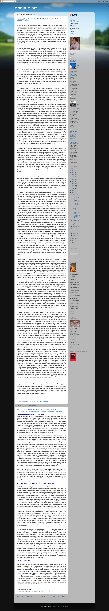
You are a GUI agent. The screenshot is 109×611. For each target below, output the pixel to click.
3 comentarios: (44, 401)
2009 (73, 238)
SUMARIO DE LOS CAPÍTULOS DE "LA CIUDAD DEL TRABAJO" (74, 141)
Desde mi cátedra (26, 8)
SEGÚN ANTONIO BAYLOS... (73, 60)
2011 (73, 190)
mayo (74, 228)
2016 (73, 179)
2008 (73, 240)
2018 (73, 174)
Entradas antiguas (59, 596)
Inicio (43, 596)
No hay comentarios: (45, 591)
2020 (73, 170)
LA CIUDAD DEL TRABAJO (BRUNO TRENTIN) (73, 134)
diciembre (75, 194)
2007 (73, 242)
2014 (73, 183)
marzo (75, 233)
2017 (73, 177)
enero (75, 235)
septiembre (76, 223)
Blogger (66, 606)
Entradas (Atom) (28, 600)
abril (74, 231)
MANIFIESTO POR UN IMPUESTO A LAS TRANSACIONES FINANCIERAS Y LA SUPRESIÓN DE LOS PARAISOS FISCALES (39, 410)
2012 (73, 188)
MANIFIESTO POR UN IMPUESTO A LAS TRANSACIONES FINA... (76, 213)
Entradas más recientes (25, 596)
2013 (73, 186)
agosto (75, 226)
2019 (73, 172)
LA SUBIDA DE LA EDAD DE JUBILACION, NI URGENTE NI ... (76, 202)
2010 (73, 192)
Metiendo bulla (73, 99)
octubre (75, 220)
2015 (73, 181)
